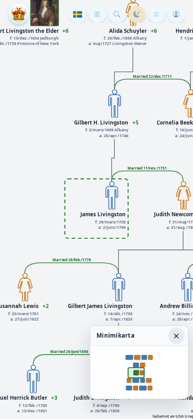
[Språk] (77, 14)
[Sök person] (117, 14)
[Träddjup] (97, 14)
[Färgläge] (136, 14)
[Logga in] (176, 14)
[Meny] (156, 14)
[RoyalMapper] (19, 14)
